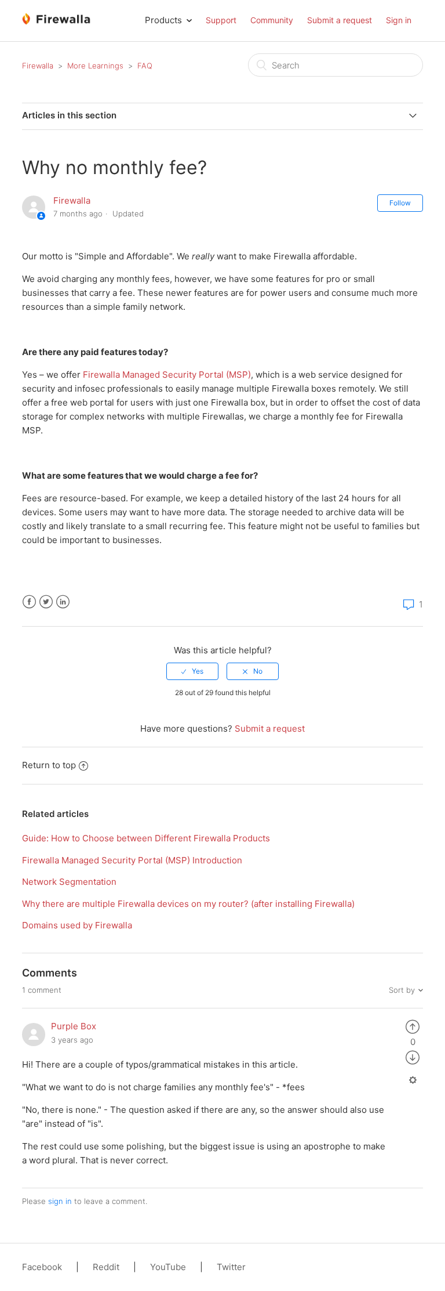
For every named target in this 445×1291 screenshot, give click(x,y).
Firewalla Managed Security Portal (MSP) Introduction (132, 860)
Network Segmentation (69, 881)
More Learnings (95, 65)
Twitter (46, 602)
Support (221, 20)
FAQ (144, 65)
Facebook (29, 602)
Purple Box (73, 1026)
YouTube (168, 1266)
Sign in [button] (398, 20)
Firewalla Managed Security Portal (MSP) (167, 374)
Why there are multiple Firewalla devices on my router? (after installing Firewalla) (188, 903)
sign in (60, 1201)
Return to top (49, 765)
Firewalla (37, 65)
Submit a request (339, 20)
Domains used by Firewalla (77, 925)
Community (271, 20)
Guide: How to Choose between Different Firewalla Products (146, 838)
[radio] (192, 671)
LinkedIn (63, 602)
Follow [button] (400, 202)
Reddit (106, 1266)
